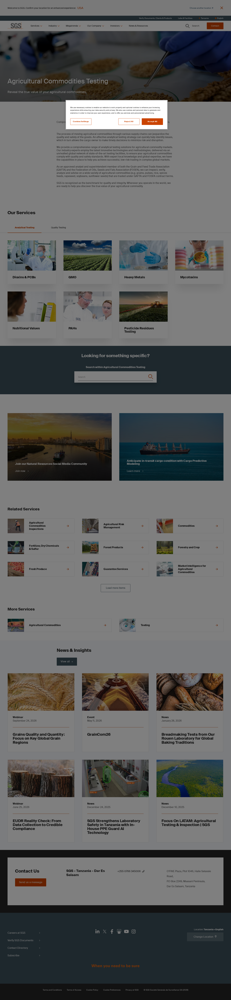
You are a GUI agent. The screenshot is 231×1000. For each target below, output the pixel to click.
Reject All (128, 121)
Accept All (152, 121)
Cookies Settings (81, 121)
